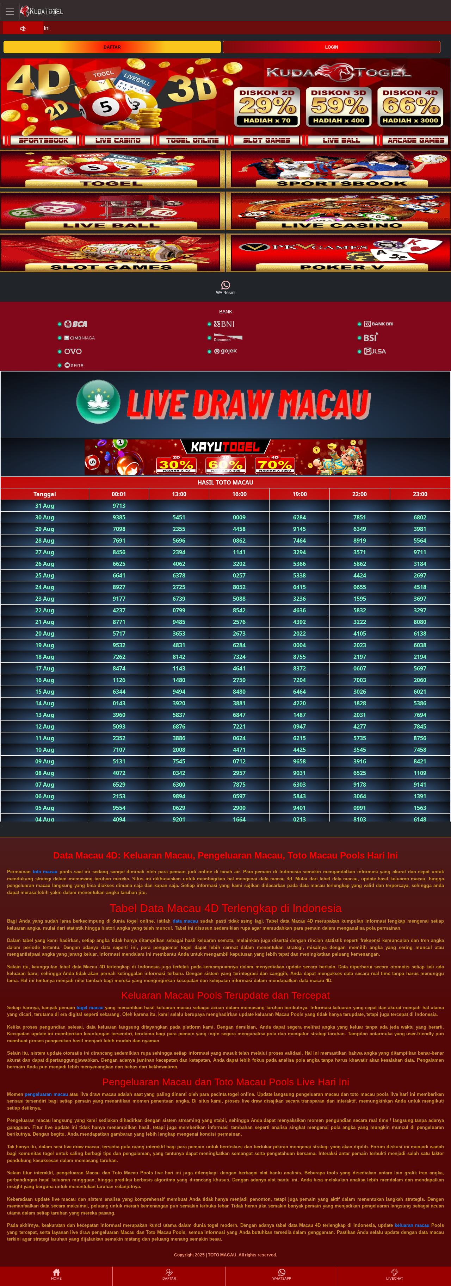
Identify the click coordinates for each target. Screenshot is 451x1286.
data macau (185, 921)
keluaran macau (412, 1225)
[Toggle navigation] (10, 11)
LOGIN (331, 47)
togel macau (90, 1007)
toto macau (45, 871)
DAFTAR (112, 47)
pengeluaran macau (46, 1094)
